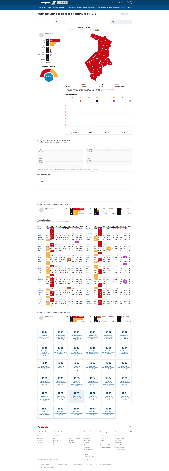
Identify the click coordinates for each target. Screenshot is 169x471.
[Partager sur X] (123, 13)
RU (122, 2)
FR (119, 2)
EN (115, 2)
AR (117, 2)
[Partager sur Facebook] (127, 13)
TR (112, 2)
